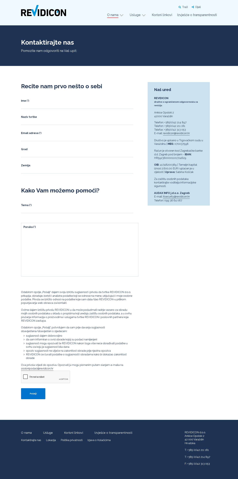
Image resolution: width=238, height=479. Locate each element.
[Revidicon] (43, 12)
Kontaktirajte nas (31, 440)
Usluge (135, 15)
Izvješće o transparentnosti (197, 15)
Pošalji (33, 393)
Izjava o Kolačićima (99, 440)
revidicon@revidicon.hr (176, 133)
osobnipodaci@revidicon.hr (37, 368)
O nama (112, 15)
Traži (185, 7)
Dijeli (198, 7)
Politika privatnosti (72, 440)
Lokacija (51, 440)
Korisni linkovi (162, 15)
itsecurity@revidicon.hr (176, 196)
